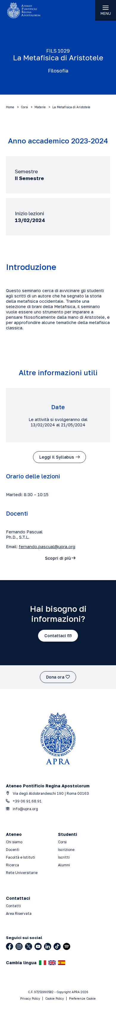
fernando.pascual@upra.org (47, 546)
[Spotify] (66, 946)
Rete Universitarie (21, 872)
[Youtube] (38, 946)
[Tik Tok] (57, 946)
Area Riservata (19, 913)
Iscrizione (66, 849)
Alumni (64, 865)
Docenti (12, 849)
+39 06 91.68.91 (27, 801)
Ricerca (12, 865)
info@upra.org (25, 809)
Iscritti (64, 857)
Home (10, 107)
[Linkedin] (47, 946)
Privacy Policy (30, 998)
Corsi (24, 107)
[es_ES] (61, 962)
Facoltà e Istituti (20, 857)
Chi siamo (14, 842)
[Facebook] (9, 946)
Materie (40, 107)
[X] (28, 946)
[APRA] (29, 10)
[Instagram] (19, 946)
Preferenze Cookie (82, 998)
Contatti (13, 906)
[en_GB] (52, 962)
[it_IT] (42, 962)
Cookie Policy (54, 998)
